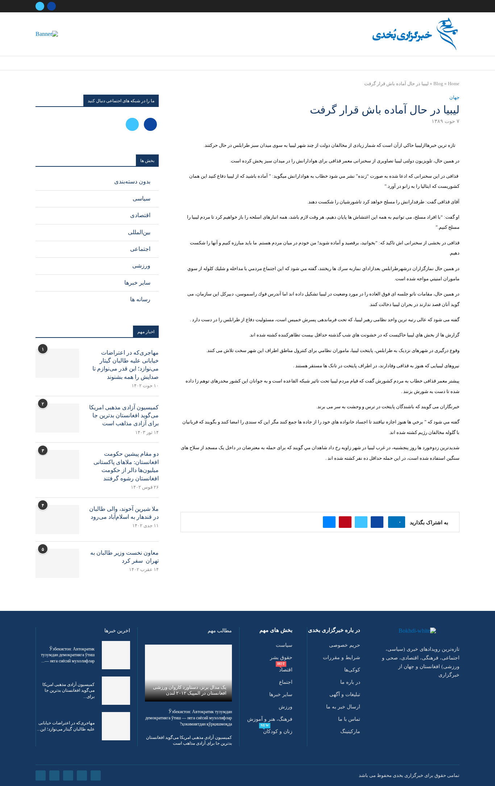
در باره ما (350, 682)
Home (453, 83)
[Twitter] (40, 6)
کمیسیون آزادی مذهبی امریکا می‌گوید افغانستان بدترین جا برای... (68, 690)
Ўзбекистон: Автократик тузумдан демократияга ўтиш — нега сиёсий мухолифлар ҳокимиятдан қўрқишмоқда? (188, 718)
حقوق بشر (281, 657)
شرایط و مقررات (341, 657)
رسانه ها (140, 299)
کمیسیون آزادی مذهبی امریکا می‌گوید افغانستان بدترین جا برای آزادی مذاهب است (124, 415)
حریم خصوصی (344, 645)
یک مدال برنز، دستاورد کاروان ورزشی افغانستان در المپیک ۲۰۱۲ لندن (189, 690)
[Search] (37, 63)
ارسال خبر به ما (343, 707)
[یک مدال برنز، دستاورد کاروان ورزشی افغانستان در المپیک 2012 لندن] (188, 673)
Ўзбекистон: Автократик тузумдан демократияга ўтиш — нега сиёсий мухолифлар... (68, 655)
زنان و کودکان (277, 731)
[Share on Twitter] (361, 522)
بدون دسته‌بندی (132, 181)
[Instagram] (68, 775)
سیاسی (141, 198)
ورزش (285, 707)
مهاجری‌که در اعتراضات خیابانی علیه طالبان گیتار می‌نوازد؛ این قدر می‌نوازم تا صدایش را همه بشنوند (125, 364)
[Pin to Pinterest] (345, 522)
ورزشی (141, 265)
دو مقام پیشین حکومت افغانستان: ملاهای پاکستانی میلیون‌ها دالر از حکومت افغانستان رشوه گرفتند (126, 466)
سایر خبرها (137, 283)
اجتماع (285, 682)
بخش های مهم (275, 630)
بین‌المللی (139, 232)
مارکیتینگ (350, 731)
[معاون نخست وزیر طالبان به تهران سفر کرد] (57, 563)
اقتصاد (285, 670)
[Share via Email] (329, 522)
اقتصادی (140, 215)
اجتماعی (140, 249)
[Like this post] (394, 522)
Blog (438, 83)
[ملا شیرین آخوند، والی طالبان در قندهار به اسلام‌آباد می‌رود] (57, 519)
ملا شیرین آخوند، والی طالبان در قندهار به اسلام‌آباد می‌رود (124, 513)
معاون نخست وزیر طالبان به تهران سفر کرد (124, 557)
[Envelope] (41, 775)
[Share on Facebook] (377, 522)
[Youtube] (54, 775)
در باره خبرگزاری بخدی (334, 630)
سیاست (284, 645)
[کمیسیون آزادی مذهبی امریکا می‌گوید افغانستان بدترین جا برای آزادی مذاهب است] (57, 418)
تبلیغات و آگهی (344, 694)
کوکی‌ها (352, 670)
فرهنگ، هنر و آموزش (269, 719)
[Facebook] (51, 6)
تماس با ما (349, 719)
